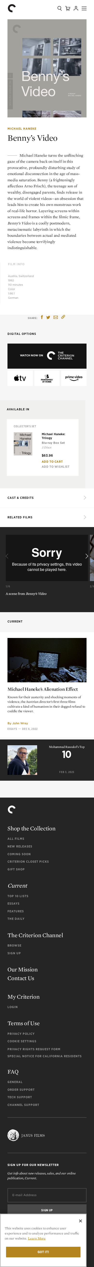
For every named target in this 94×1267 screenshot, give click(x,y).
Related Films (20, 517)
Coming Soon (19, 854)
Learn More (37, 1238)
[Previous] (7, 556)
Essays (12, 728)
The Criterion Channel (35, 935)
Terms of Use (23, 1023)
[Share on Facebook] (42, 317)
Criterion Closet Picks (28, 861)
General (15, 1082)
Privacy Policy (21, 1034)
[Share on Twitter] (48, 317)
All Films (15, 838)
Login (12, 1007)
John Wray (20, 723)
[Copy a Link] (63, 317)
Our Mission (22, 969)
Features (15, 911)
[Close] (80, 1221)
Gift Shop (16, 869)
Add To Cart (52, 461)
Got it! (43, 1252)
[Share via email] (56, 317)
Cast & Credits (20, 498)
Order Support (21, 1089)
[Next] (86, 556)
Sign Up (14, 953)
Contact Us (20, 978)
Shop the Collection (31, 828)
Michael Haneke (21, 128)
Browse (14, 945)
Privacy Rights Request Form (33, 1049)
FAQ (12, 1071)
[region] (43, 1240)
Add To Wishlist (56, 466)
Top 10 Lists (17, 896)
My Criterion (23, 996)
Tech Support (19, 1097)
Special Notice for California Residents (44, 1056)
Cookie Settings (21, 1041)
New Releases (19, 846)
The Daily (16, 919)
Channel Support (23, 1105)
